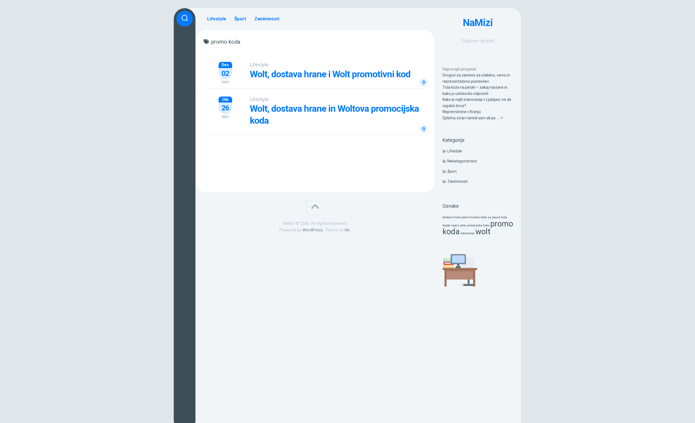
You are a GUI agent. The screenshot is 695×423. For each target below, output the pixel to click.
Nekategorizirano (462, 161)
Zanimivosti (457, 181)
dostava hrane (452, 217)
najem (455, 225)
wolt (483, 231)
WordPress (312, 229)
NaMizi (478, 22)
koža (504, 217)
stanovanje (467, 233)
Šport (452, 171)
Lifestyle (454, 151)
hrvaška (474, 217)
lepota (446, 225)
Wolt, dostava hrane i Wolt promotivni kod (330, 74)
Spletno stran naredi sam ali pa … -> (473, 118)
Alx (347, 229)
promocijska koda (478, 225)
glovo (465, 217)
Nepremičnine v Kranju (462, 112)
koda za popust (490, 217)
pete (463, 225)
